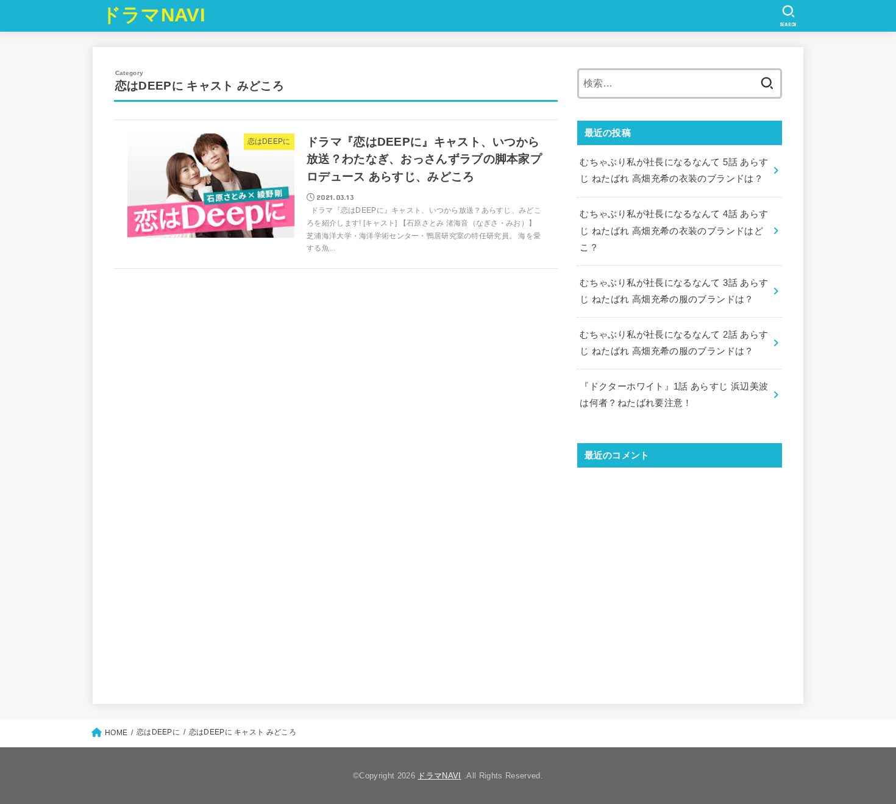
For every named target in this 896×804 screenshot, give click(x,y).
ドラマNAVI (153, 15)
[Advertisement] (679, 575)
